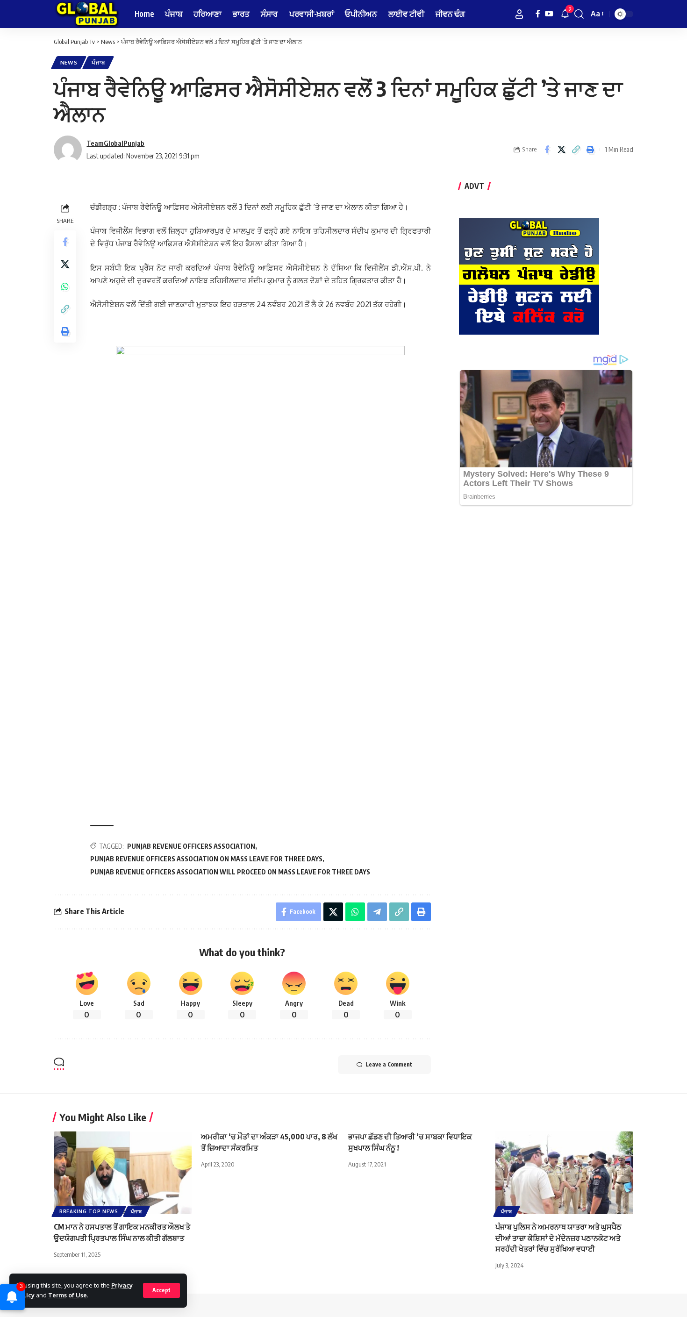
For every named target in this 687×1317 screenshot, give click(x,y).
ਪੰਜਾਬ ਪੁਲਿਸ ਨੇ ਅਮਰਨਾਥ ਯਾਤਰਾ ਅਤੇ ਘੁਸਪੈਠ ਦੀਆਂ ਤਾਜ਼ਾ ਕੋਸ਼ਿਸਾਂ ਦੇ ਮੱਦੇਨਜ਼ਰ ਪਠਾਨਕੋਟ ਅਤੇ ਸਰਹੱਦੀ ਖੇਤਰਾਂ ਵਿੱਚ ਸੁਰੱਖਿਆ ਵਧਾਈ (558, 1237)
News (69, 62)
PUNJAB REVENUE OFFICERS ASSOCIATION (191, 846)
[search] (579, 14)
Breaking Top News (88, 1211)
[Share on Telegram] (377, 911)
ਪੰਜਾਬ (98, 62)
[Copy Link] (575, 149)
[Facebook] (538, 13)
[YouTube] (549, 13)
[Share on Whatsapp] (65, 286)
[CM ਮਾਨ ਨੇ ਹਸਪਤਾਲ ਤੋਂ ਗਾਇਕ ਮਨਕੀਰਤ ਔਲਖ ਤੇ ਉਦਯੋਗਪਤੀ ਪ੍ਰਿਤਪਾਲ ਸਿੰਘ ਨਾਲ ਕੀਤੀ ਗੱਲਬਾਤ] (123, 1172)
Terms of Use (67, 1295)
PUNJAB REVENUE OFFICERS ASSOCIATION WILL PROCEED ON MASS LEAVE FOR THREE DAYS (230, 872)
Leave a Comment (388, 1064)
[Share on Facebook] (546, 149)
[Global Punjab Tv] (87, 14)
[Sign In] (519, 14)
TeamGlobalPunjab (115, 143)
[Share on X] (561, 149)
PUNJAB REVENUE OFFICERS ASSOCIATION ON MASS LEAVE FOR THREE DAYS (206, 859)
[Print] (590, 149)
